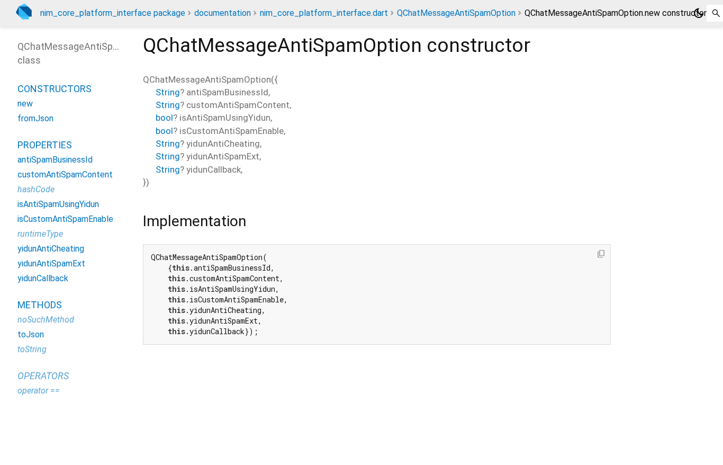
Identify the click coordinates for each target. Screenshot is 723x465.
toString (32, 349)
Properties (44, 144)
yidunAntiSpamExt (51, 263)
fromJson (35, 118)
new (25, 104)
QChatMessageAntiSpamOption (456, 13)
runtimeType (40, 234)
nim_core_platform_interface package (112, 13)
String (168, 92)
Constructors (54, 88)
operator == (38, 391)
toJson (30, 334)
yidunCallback (42, 278)
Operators (43, 375)
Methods (39, 304)
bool (164, 117)
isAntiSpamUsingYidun (58, 204)
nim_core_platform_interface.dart (324, 13)
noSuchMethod (45, 320)
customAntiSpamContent (65, 174)
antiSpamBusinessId (55, 160)
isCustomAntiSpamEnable (65, 219)
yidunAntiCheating (50, 249)
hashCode (36, 189)
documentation (222, 13)
